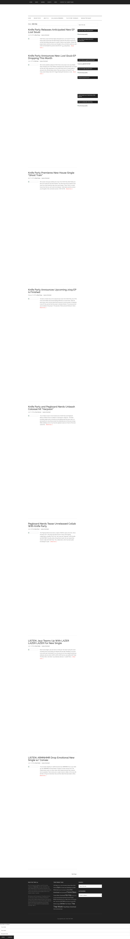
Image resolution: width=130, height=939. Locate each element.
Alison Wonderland (64, 885)
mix (70, 899)
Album (59, 885)
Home (29, 24)
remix (73, 901)
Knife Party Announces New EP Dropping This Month (52, 57)
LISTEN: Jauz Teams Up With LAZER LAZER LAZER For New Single (48, 641)
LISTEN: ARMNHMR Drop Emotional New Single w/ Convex (51, 758)
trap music (36, 886)
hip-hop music (74, 895)
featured (59, 889)
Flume (68, 889)
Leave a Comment (45, 35)
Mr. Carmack (74, 899)
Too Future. (68, 903)
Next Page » (74, 874)
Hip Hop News (63, 897)
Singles (58, 903)
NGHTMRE (62, 901)
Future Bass (71, 892)
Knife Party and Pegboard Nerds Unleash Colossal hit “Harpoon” (51, 407)
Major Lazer (68, 899)
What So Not (55, 909)
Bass (72, 885)
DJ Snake (62, 887)
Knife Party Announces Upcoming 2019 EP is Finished (52, 290)
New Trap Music (56, 901)
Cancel (10, 937)
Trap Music (58, 906)
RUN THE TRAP (69, 918)
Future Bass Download (59, 895)
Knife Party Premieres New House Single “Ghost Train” (51, 174)
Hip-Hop (68, 895)
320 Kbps (55, 885)
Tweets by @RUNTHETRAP (84, 64)
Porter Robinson (67, 901)
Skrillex (62, 904)
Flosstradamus (64, 889)
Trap (73, 904)
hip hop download (56, 897)
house (68, 897)
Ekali (57, 889)
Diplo (58, 887)
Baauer (69, 885)
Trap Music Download (69, 907)
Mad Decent (63, 899)
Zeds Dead (60, 909)
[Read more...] (69, 188)
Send (3, 937)
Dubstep (69, 887)
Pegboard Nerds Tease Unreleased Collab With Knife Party (52, 524)
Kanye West (59, 899)
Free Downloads (62, 892)
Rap (71, 901)
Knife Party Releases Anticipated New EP (51, 30)
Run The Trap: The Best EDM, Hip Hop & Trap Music (65, 8)
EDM (72, 887)
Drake (65, 887)
